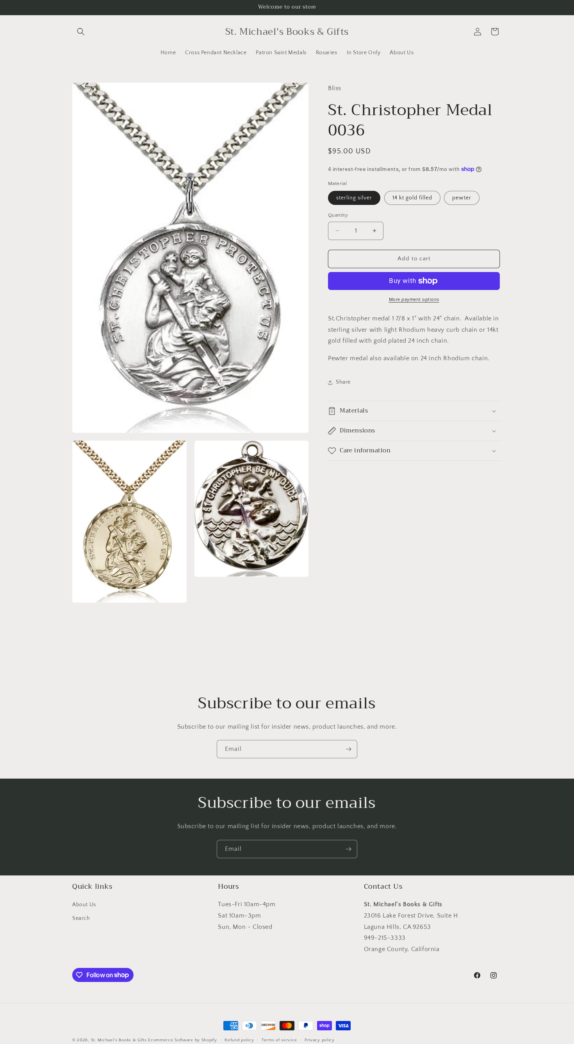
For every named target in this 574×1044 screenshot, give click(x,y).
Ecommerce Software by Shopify (182, 1040)
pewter (461, 198)
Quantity (338, 215)
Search (81, 919)
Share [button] (343, 382)
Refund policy (239, 1039)
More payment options (414, 299)
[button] (80, 31)
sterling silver (354, 198)
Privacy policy (320, 1039)
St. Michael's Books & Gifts (119, 1040)
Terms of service (279, 1039)
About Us (84, 905)
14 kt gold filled (412, 198)
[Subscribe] (348, 749)
